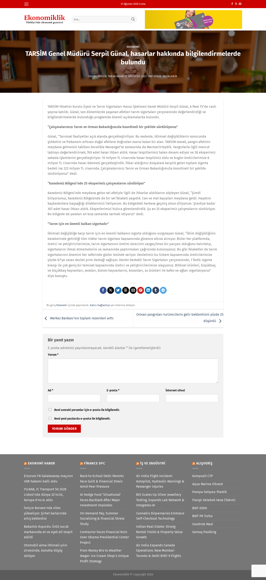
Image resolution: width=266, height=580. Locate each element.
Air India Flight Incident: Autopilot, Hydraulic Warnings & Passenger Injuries (160, 481)
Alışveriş (204, 463)
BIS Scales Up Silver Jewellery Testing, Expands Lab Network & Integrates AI (160, 500)
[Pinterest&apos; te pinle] (140, 290)
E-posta (113, 390)
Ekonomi (133, 46)
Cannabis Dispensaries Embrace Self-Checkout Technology (160, 516)
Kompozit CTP (202, 476)
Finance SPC (94, 463)
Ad (50, 390)
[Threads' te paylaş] (125, 290)
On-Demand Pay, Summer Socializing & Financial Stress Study (102, 518)
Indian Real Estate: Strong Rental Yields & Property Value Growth (159, 532)
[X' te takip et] (236, 3)
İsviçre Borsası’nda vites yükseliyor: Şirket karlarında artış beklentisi (45, 513)
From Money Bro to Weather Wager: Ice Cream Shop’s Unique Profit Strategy (104, 555)
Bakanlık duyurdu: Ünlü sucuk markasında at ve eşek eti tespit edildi (48, 532)
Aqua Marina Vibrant (207, 484)
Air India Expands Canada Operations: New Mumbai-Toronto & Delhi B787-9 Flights (158, 550)
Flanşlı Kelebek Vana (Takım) (213, 500)
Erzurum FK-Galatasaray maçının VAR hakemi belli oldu (48, 478)
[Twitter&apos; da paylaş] (118, 290)
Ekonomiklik (98, 76)
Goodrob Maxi (202, 524)
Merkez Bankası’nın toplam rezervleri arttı (81, 318)
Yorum (53, 355)
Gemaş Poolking (204, 532)
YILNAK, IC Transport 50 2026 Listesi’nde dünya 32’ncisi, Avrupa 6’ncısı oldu (45, 494)
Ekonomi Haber (41, 463)
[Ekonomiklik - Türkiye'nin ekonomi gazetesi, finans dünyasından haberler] (44, 19)
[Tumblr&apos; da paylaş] (155, 290)
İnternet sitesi (175, 390)
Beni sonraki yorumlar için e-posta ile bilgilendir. (87, 410)
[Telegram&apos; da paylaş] (163, 290)
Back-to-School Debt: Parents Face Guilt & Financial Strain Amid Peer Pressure (102, 481)
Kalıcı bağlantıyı (100, 305)
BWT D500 (199, 508)
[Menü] (26, 4)
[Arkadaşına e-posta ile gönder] (133, 290)
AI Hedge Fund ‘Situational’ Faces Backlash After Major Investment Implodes (100, 500)
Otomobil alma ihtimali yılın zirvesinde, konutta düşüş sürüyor (45, 550)
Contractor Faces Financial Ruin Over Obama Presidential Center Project (104, 537)
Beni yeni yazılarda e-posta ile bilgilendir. (82, 418)
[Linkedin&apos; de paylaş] (148, 290)
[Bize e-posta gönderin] (240, 3)
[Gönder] (133, 19)
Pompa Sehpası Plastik (209, 492)
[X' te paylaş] (110, 290)
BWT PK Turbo (202, 516)
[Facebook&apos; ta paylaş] (103, 290)
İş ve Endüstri (152, 463)
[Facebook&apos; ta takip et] (232, 3)
